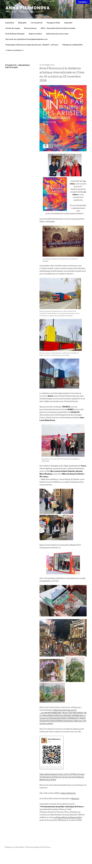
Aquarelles (68, 23)
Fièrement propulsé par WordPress (37, 847)
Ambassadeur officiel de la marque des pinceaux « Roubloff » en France (31, 45)
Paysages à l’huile (53, 23)
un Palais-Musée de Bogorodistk (67, 817)
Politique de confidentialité (72, 45)
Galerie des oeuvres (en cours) (57, 34)
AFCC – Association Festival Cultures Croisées (58, 28)
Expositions (9, 23)
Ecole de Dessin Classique (14, 34)
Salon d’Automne (68, 793)
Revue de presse (30, 28)
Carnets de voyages (12, 28)
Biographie (22, 23)
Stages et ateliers (35, 34)
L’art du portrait (36, 23)
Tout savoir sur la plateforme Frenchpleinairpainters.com (26, 39)
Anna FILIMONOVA (27, 7)
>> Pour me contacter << (14, 50)
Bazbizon (75, 798)
